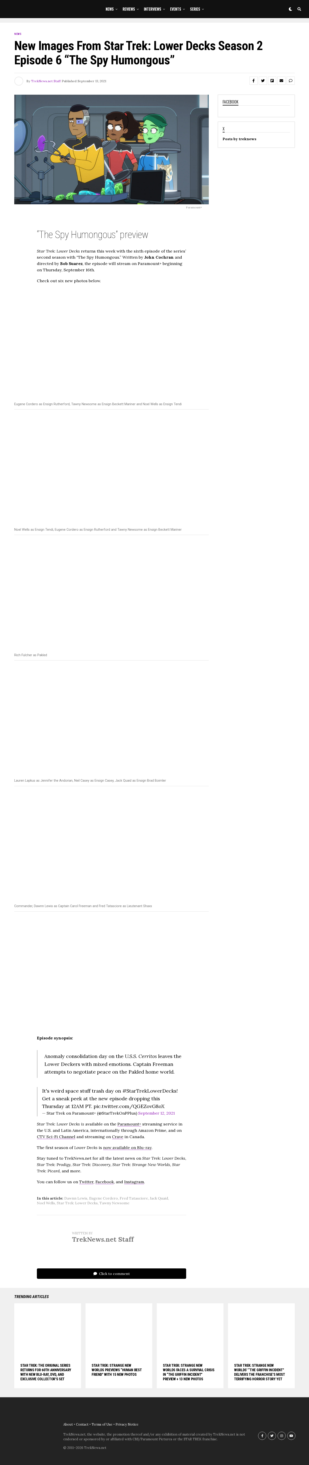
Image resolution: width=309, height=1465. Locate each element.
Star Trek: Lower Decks (77, 1203)
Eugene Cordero (103, 1198)
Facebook (104, 1181)
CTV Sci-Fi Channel (56, 1136)
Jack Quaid (159, 1198)
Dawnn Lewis (75, 1198)
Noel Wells (46, 1203)
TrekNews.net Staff (46, 81)
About (68, 1424)
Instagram (134, 1181)
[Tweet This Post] (263, 81)
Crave (117, 1136)
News (110, 9)
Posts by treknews (239, 139)
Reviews (129, 9)
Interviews (152, 9)
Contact (82, 1424)
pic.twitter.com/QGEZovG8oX (129, 1106)
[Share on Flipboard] (272, 81)
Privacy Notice (127, 1424)
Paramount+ (129, 1124)
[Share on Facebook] (254, 81)
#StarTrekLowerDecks (149, 1091)
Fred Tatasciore (134, 1198)
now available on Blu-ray (127, 1147)
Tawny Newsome (114, 1203)
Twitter (86, 1181)
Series (195, 9)
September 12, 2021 (156, 1113)
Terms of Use (102, 1424)
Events (175, 9)
